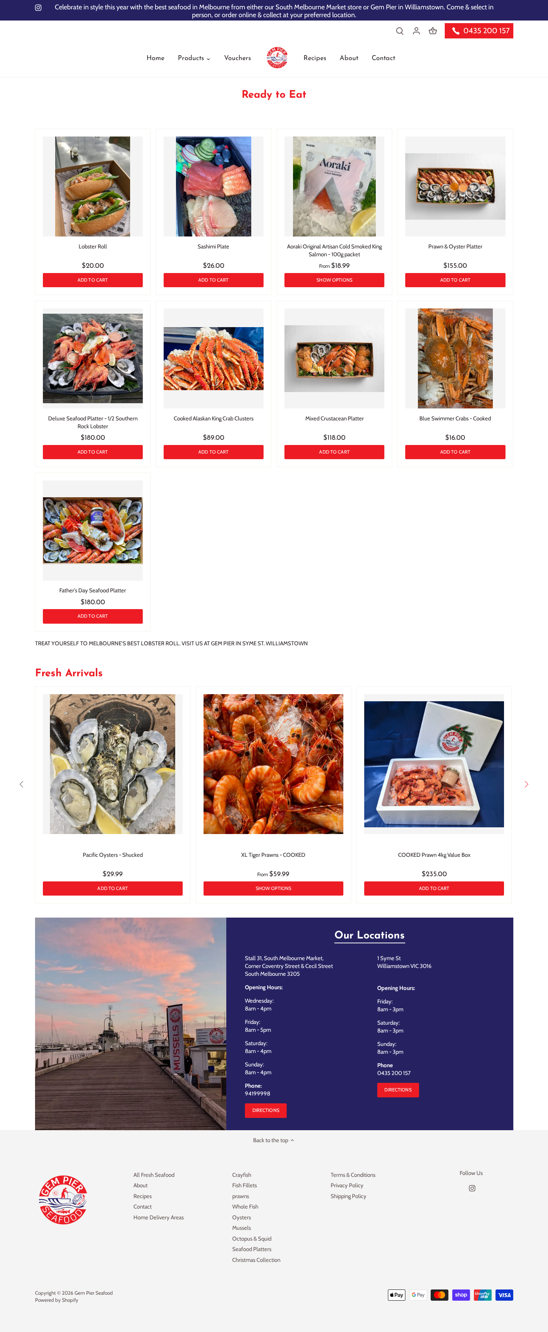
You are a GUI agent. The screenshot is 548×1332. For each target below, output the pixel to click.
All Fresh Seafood (153, 1175)
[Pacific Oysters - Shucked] (113, 764)
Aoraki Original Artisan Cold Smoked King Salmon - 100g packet (334, 250)
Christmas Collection (256, 1260)
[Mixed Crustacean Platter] (334, 358)
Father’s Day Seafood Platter (92, 590)
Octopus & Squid (251, 1238)
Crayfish (241, 1175)
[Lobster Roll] (93, 186)
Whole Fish (245, 1206)
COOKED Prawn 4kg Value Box (434, 855)
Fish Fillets (244, 1185)
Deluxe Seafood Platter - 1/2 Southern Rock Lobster (93, 422)
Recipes (142, 1196)
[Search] (400, 31)
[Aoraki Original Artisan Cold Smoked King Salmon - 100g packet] (334, 186)
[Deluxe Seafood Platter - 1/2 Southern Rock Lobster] (93, 358)
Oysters (241, 1217)
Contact (142, 1206)
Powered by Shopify (56, 1300)
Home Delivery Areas (158, 1217)
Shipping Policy (348, 1196)
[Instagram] (472, 1188)
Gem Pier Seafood (94, 1293)
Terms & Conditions (353, 1175)
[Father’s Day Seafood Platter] (93, 530)
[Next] (526, 784)
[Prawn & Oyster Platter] (455, 186)
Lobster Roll (93, 246)
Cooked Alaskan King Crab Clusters (213, 418)
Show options (334, 280)
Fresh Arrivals (69, 673)
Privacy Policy (347, 1185)
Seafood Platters (251, 1249)
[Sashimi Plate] (214, 186)
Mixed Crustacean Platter (334, 418)
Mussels (241, 1228)
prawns (240, 1196)
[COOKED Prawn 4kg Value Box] (434, 764)
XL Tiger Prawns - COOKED (273, 855)
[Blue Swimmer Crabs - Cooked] (455, 358)
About (140, 1185)
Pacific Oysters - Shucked (113, 855)
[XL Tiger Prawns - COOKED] (273, 764)
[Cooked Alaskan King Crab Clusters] (214, 358)
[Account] (416, 31)
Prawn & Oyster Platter (455, 246)
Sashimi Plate (213, 246)
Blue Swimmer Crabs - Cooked (455, 418)
